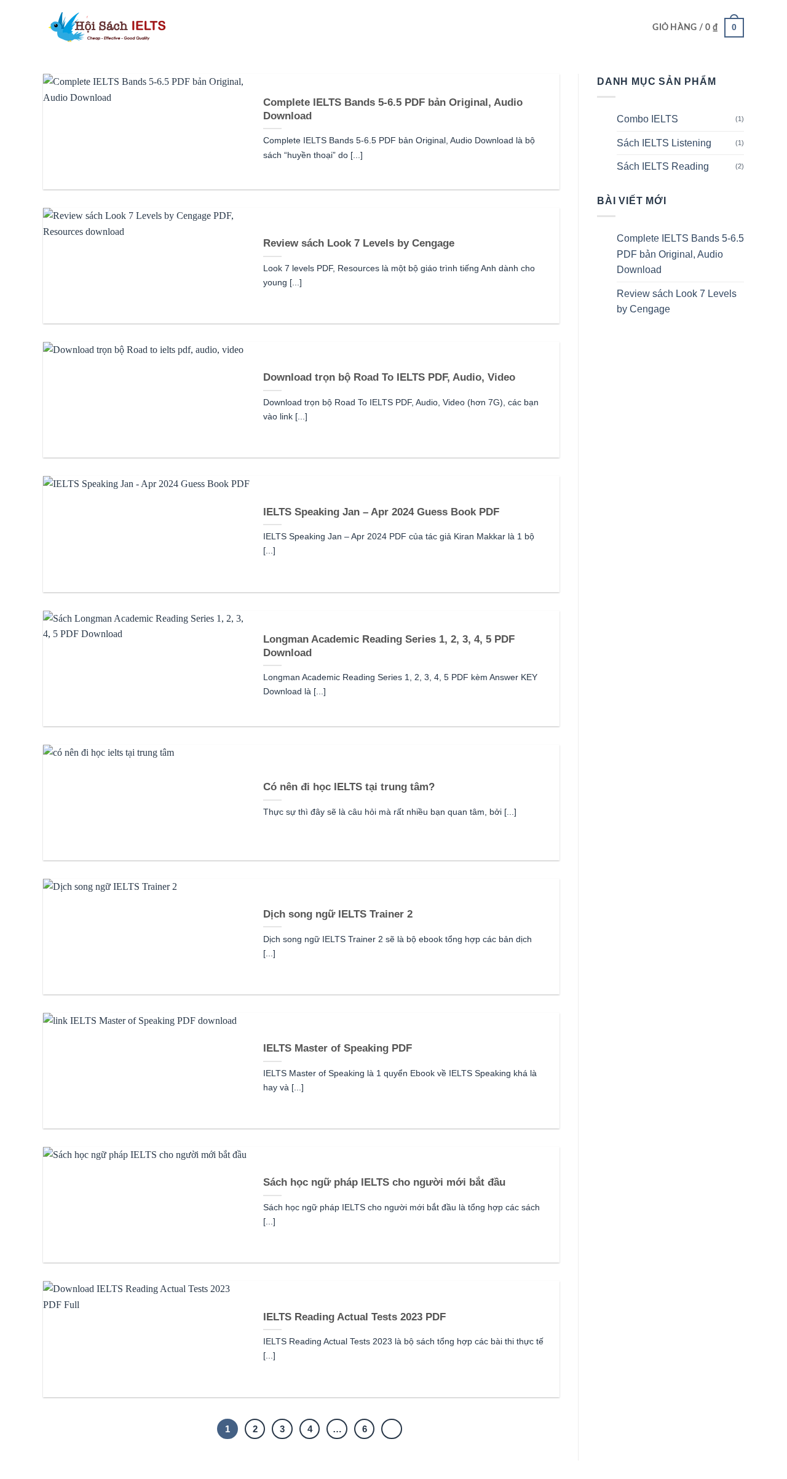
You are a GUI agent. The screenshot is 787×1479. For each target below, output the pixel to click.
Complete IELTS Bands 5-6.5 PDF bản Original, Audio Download (393, 109)
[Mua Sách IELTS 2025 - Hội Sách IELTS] (104, 27)
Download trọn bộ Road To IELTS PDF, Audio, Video (389, 377)
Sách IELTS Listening (664, 143)
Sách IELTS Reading (663, 166)
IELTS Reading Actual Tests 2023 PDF (354, 1317)
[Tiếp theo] (391, 1429)
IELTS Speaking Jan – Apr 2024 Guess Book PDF (381, 512)
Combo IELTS (647, 119)
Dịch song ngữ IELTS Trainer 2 (338, 914)
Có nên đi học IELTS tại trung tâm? (349, 787)
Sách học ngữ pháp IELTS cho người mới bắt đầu (384, 1182)
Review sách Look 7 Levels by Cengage (358, 243)
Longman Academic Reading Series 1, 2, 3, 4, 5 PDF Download (389, 646)
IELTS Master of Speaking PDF (337, 1048)
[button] (698, 27)
